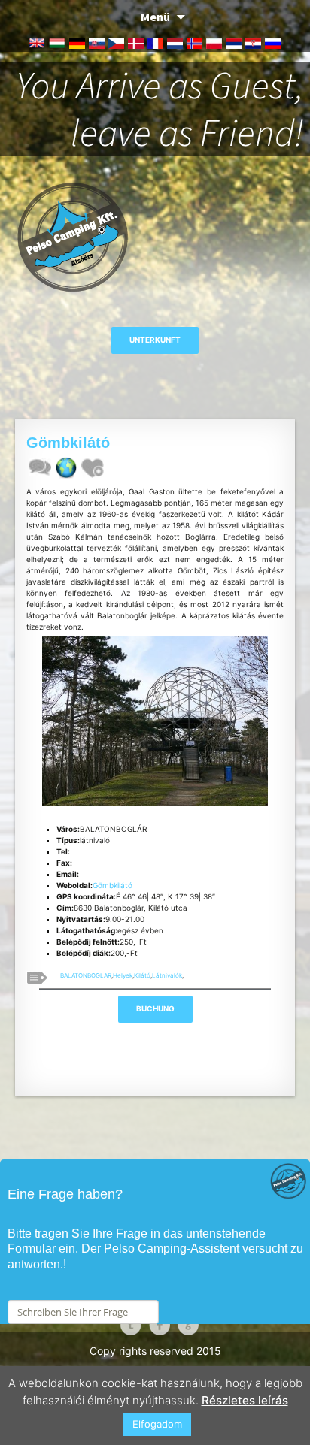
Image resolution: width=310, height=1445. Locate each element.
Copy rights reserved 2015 (155, 1350)
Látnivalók (167, 975)
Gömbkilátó (112, 885)
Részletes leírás (245, 1400)
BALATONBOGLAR (85, 975)
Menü (155, 16)
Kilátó (142, 975)
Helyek (122, 975)
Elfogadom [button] (157, 1424)
